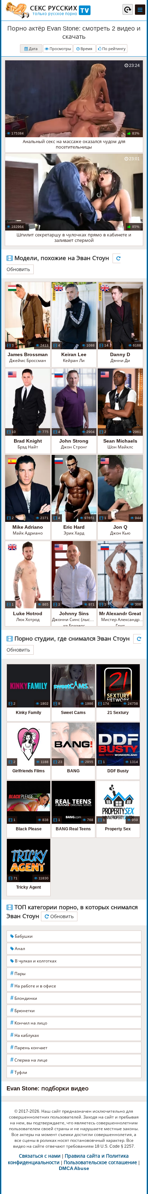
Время (86, 49)
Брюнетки (22, 1010)
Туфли (18, 1072)
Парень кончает (28, 1047)
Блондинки (23, 998)
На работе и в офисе (33, 985)
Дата (33, 49)
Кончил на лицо (28, 1023)
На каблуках (24, 1035)
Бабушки (23, 936)
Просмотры (60, 49)
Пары (17, 973)
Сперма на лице (28, 1060)
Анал (19, 948)
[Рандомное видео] (128, 9)
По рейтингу (113, 49)
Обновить (61, 916)
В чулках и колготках (35, 961)
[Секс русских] (47, 10)
